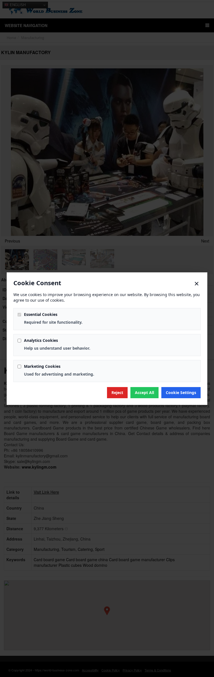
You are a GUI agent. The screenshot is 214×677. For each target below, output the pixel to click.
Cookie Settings (181, 392)
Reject (117, 392)
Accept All (144, 392)
